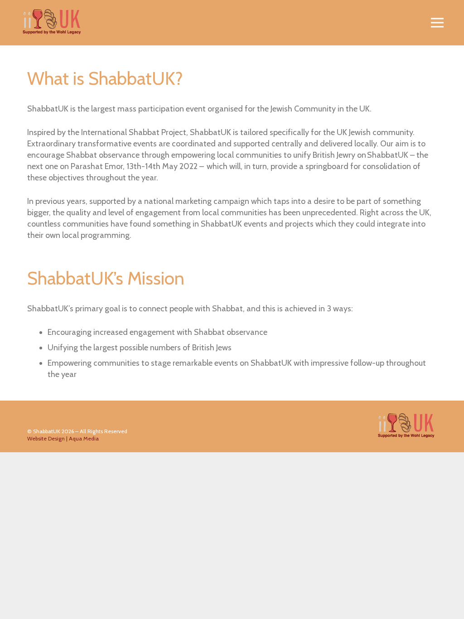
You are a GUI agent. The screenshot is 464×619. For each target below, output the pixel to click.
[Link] (51, 23)
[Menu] (437, 22)
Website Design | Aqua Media (63, 438)
